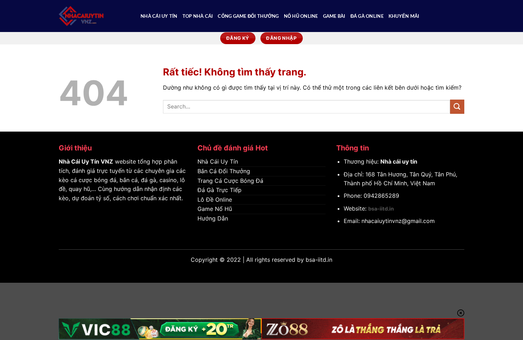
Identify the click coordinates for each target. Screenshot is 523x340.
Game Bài (334, 16)
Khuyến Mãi (404, 16)
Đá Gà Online (367, 16)
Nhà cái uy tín (398, 161)
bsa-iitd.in (381, 209)
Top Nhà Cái (198, 16)
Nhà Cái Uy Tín (159, 16)
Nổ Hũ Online (301, 16)
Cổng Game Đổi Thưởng (248, 16)
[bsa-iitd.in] (94, 16)
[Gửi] (457, 106)
